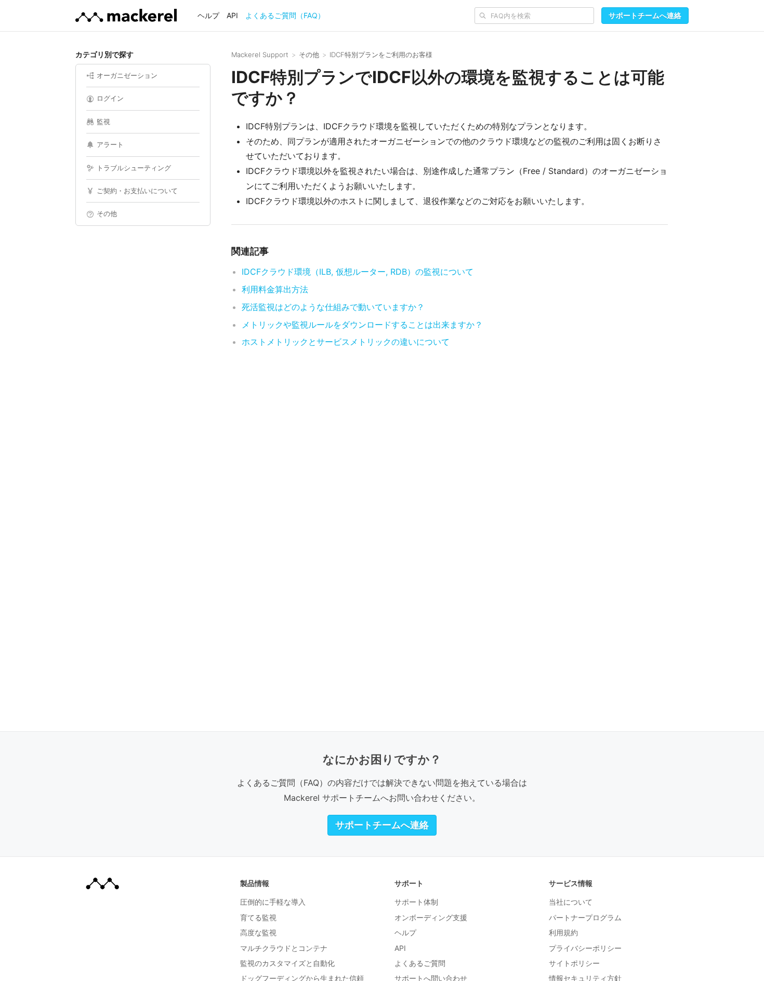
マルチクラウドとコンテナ (283, 948)
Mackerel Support (259, 54)
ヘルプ (208, 15)
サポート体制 (416, 901)
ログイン (110, 98)
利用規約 (563, 932)
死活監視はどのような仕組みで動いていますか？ (333, 307)
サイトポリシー (574, 963)
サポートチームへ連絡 (645, 15)
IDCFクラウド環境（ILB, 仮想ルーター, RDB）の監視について (357, 271)
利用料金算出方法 (275, 289)
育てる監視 (258, 917)
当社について (570, 901)
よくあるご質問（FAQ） (285, 15)
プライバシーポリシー (585, 948)
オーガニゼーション (127, 75)
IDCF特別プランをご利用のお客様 (381, 54)
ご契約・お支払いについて (137, 190)
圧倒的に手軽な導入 (273, 901)
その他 (107, 213)
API (232, 15)
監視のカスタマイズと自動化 (287, 963)
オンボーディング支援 (430, 917)
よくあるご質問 (419, 963)
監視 (103, 121)
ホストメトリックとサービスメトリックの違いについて (346, 342)
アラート (110, 144)
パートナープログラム (585, 917)
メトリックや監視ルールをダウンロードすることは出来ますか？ (362, 324)
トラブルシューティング (134, 168)
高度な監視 (258, 932)
